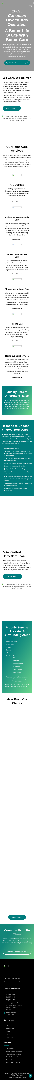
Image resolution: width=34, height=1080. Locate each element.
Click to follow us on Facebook (14, 982)
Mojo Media (22, 1077)
